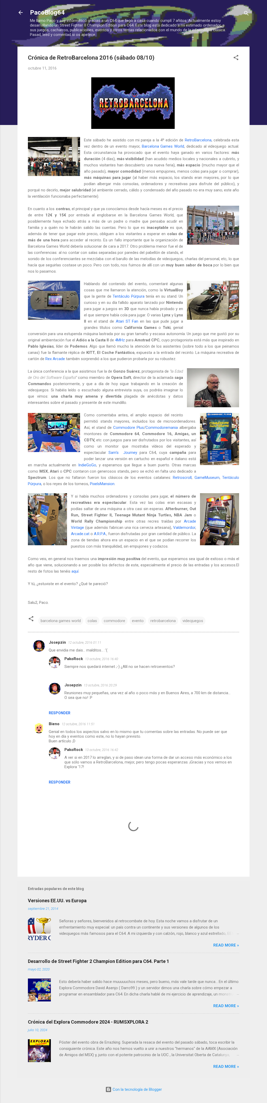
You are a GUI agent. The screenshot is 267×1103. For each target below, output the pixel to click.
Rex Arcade (55, 358)
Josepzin (57, 642)
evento (138, 620)
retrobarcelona (163, 620)
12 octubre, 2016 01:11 (84, 642)
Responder (59, 713)
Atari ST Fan (127, 321)
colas (92, 620)
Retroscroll (182, 477)
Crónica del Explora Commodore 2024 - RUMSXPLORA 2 (88, 1022)
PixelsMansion (102, 483)
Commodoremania (161, 427)
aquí (74, 571)
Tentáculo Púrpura (128, 296)
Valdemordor (184, 527)
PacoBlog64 (47, 12)
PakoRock (73, 658)
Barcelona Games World (163, 146)
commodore (114, 620)
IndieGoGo (87, 465)
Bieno (54, 724)
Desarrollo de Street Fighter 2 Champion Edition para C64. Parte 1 (98, 961)
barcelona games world (61, 620)
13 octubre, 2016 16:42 (101, 750)
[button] (236, 58)
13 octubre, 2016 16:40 (101, 659)
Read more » (226, 945)
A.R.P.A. (100, 533)
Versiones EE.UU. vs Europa (57, 900)
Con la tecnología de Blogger (137, 1089)
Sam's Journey (122, 452)
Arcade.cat (80, 533)
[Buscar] (246, 14)
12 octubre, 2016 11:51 (78, 724)
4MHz (120, 340)
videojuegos (193, 620)
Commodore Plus (128, 427)
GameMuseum (207, 477)
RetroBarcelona (198, 140)
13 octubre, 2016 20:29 (100, 685)
